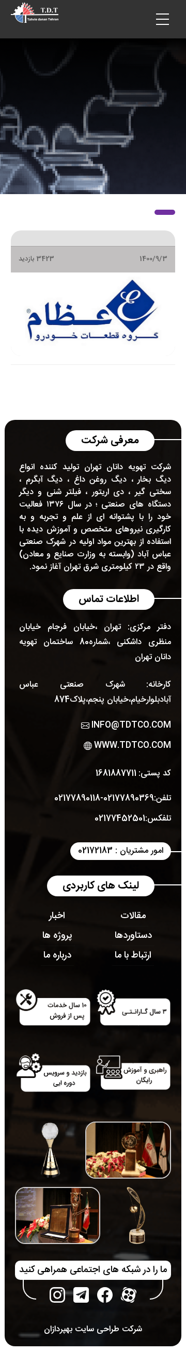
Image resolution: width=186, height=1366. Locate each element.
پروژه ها (57, 936)
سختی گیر (153, 492)
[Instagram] (57, 1295)
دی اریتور (108, 492)
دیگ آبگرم (44, 480)
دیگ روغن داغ (100, 480)
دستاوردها (133, 936)
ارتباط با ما (133, 955)
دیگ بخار (154, 480)
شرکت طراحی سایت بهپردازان (93, 1329)
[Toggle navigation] (162, 19)
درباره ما (57, 955)
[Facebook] (105, 1295)
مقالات (133, 916)
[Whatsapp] (81, 1295)
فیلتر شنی (64, 492)
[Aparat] (128, 1295)
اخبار (57, 916)
